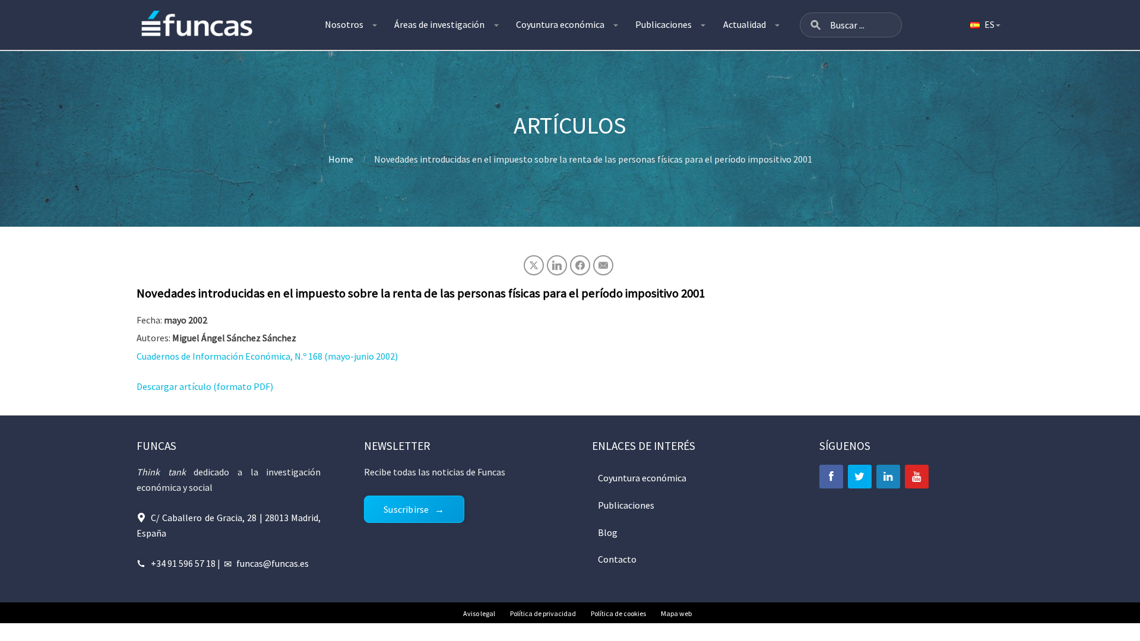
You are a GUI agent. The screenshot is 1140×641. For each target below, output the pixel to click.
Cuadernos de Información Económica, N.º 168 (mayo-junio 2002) (267, 356)
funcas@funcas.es (272, 563)
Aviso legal (479, 613)
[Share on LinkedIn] (557, 265)
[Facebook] (831, 476)
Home (340, 159)
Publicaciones (663, 24)
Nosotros (344, 24)
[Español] (984, 25)
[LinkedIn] (888, 476)
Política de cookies (618, 613)
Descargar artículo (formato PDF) (205, 386)
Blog (608, 532)
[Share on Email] (603, 265)
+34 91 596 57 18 (183, 563)
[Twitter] (860, 476)
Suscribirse (406, 509)
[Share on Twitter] (534, 265)
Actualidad (744, 24)
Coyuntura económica (560, 24)
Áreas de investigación (439, 24)
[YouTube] (917, 476)
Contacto (617, 559)
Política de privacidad (543, 613)
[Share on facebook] (580, 265)
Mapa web (676, 613)
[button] (815, 25)
